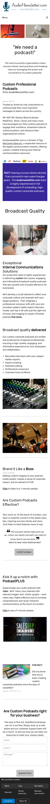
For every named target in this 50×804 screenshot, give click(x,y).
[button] (12, 31)
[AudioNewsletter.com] (25, 7)
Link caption (9, 472)
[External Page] (25, 438)
